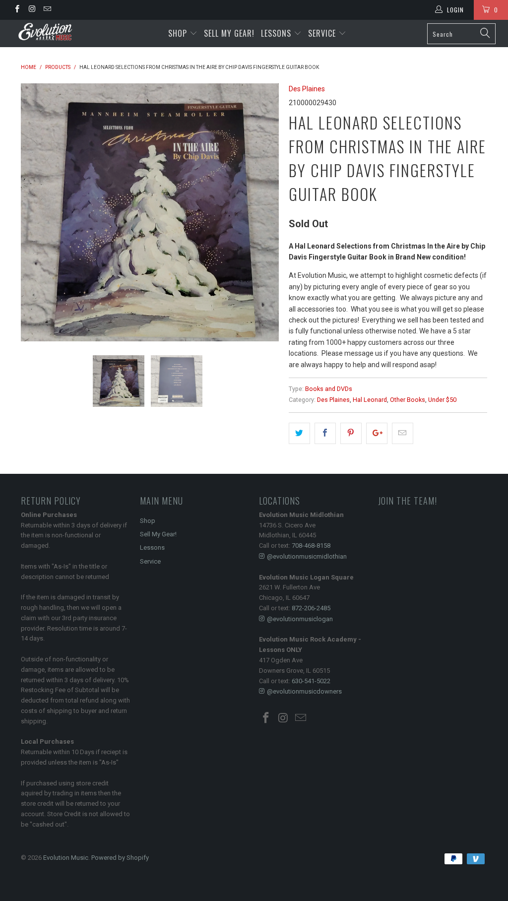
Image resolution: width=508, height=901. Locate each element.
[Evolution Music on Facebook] (16, 9)
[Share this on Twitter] (299, 433)
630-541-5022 (311, 681)
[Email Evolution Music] (47, 9)
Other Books (407, 399)
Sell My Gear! (229, 33)
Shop (177, 33)
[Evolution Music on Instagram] (31, 9)
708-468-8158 (311, 545)
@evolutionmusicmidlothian (307, 556)
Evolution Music (65, 857)
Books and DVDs (328, 388)
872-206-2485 (311, 608)
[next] (265, 212)
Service (323, 33)
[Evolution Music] (45, 32)
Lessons (277, 33)
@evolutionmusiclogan (300, 619)
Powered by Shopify (120, 857)
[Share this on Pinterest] (351, 433)
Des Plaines (307, 89)
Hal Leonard (370, 399)
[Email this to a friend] (402, 433)
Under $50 (442, 399)
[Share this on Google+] (376, 433)
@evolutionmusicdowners (304, 691)
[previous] (34, 212)
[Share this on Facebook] (325, 433)
